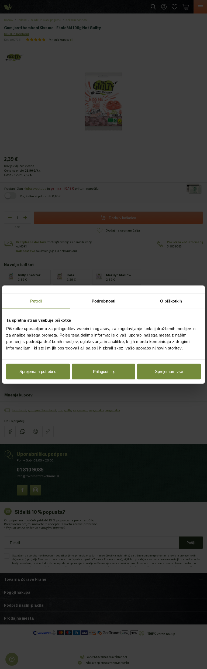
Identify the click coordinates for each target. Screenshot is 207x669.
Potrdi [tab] (36, 300)
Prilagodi (100, 371)
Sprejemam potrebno (37, 371)
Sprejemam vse (169, 371)
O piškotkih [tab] (171, 300)
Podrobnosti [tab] (103, 300)
